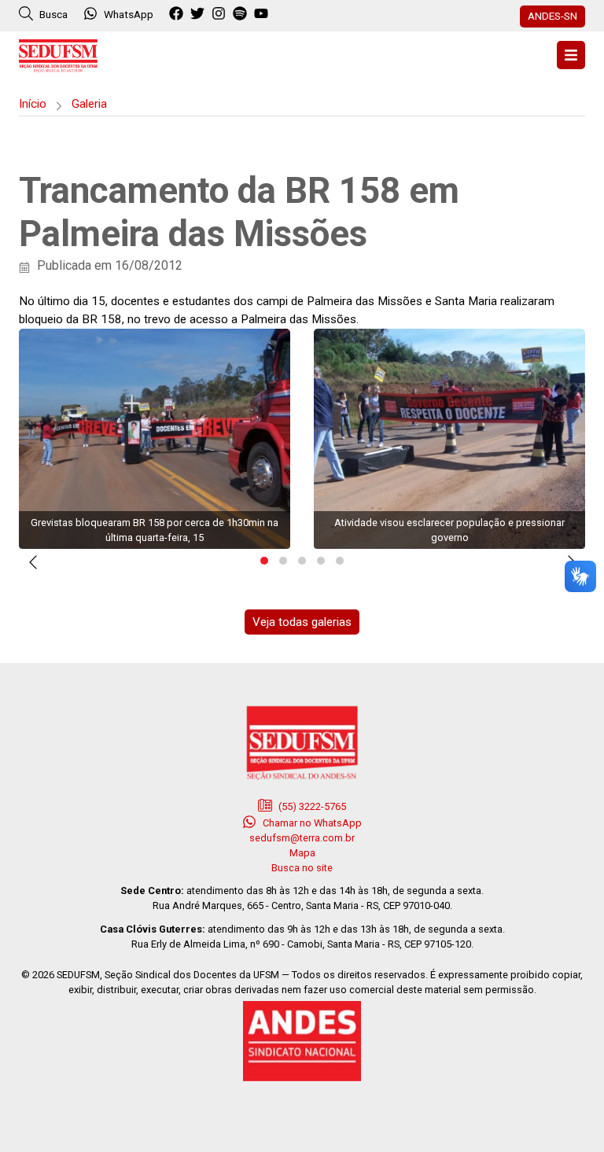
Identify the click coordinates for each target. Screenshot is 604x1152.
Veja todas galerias (302, 622)
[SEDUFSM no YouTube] (242, 14)
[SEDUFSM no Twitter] (199, 14)
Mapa (302, 853)
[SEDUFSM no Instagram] (221, 14)
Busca (52, 14)
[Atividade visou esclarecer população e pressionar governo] (449, 439)
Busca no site (302, 868)
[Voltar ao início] (58, 53)
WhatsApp (128, 14)
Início (32, 104)
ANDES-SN (552, 15)
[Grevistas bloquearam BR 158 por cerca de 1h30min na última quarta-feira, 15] (154, 439)
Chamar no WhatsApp (311, 823)
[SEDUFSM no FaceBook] (178, 14)
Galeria (89, 104)
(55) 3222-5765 (311, 806)
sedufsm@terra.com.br (302, 838)
